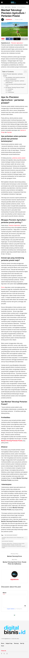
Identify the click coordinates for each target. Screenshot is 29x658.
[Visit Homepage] (14, 2)
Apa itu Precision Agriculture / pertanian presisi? (13, 75)
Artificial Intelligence (21, 7)
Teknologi (14, 7)
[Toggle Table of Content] (24, 71)
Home (2, 7)
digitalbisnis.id (7, 638)
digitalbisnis (9, 19)
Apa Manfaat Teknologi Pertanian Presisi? (15, 87)
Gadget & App (9, 643)
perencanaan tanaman (7, 541)
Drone (3, 287)
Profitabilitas (10, 89)
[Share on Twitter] (16, 39)
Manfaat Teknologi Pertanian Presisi (11, 440)
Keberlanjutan (11, 92)
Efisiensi (9, 90)
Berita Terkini (7, 7)
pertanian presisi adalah (18, 158)
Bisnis (2, 643)
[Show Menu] (2, 2)
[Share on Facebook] (9, 39)
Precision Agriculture (17, 43)
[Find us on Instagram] (7, 653)
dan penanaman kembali (11, 535)
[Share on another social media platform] (24, 39)
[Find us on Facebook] (1, 653)
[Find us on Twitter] (4, 653)
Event (2, 646)
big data (9, 132)
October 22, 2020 (19, 19)
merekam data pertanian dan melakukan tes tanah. (13, 538)
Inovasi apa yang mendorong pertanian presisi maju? (16, 85)
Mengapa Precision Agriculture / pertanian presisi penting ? (15, 81)
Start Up (22, 643)
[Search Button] (27, 2)
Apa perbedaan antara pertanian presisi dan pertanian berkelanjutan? (15, 78)
